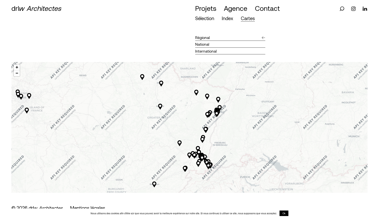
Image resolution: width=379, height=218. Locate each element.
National (202, 44)
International (206, 51)
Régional (202, 37)
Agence (235, 8)
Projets (205, 8)
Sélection (204, 18)
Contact (267, 8)
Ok (283, 213)
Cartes (248, 18)
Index (227, 18)
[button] (196, 92)
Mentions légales (87, 208)
